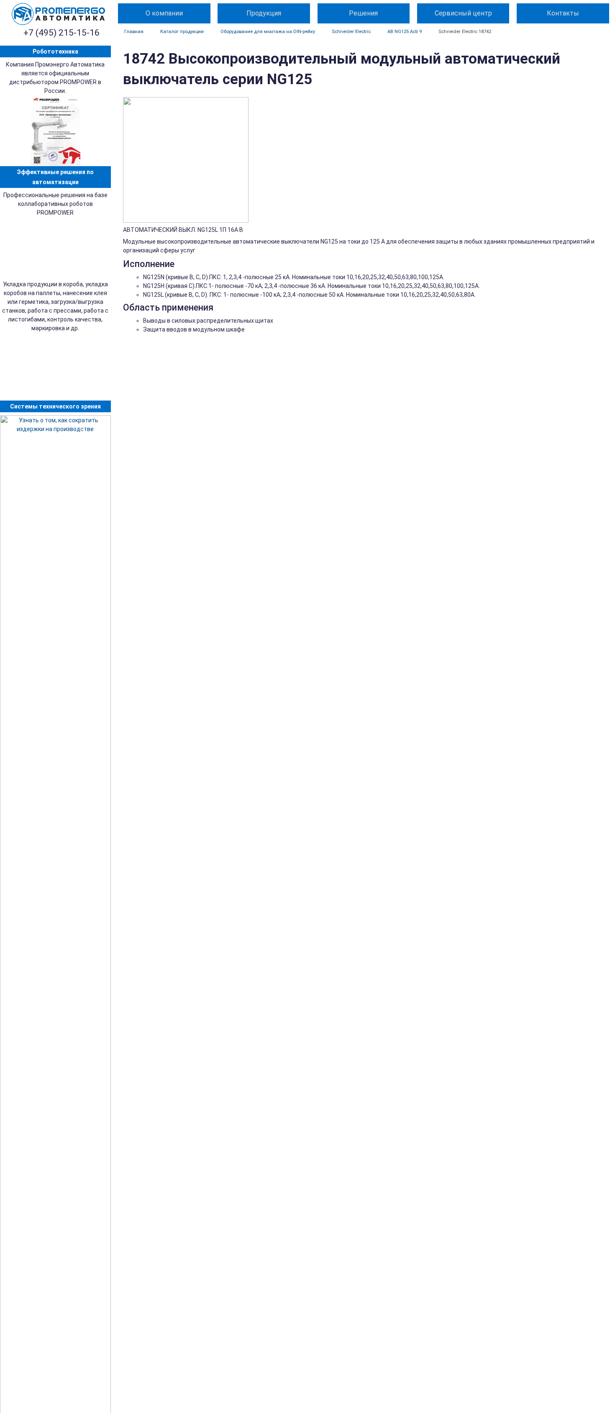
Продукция (263, 13)
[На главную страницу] (58, 14)
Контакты (563, 13)
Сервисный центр (463, 13)
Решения (363, 13)
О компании (164, 13)
